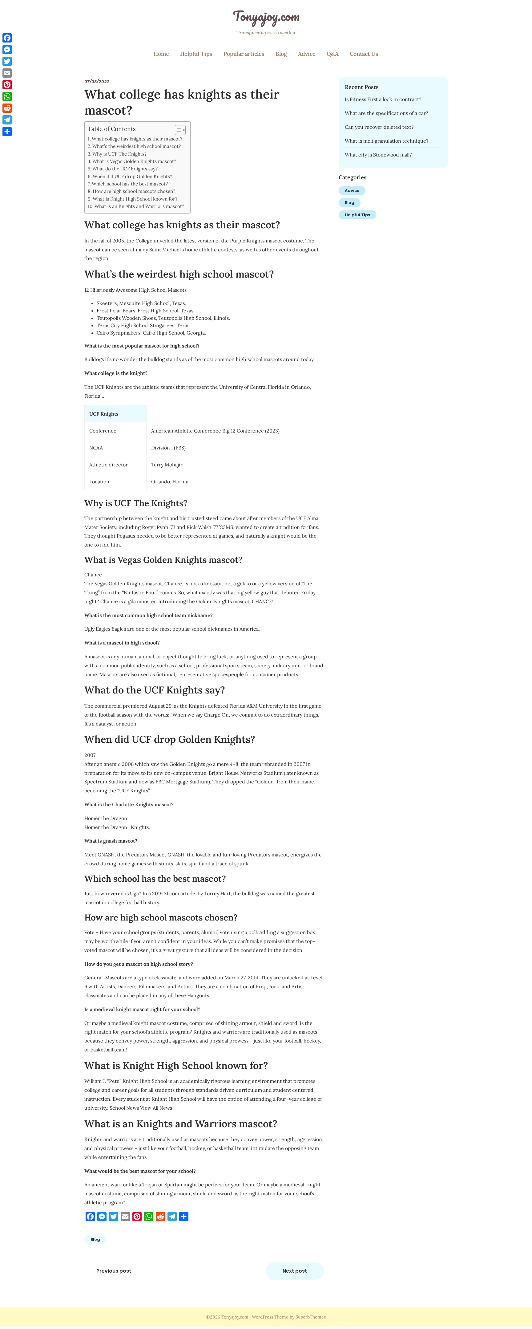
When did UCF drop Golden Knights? (132, 176)
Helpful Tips (196, 53)
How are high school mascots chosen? (134, 191)
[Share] (7, 131)
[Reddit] (7, 108)
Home (161, 53)
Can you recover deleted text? (379, 127)
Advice (307, 53)
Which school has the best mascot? (130, 184)
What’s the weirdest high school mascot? (136, 146)
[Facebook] (7, 38)
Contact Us (364, 53)
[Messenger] (7, 49)
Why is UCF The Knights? (119, 154)
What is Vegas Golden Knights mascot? (134, 161)
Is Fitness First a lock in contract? (383, 99)
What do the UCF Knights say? (125, 169)
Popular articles (244, 53)
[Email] (7, 73)
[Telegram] (7, 120)
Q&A (333, 53)
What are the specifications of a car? (386, 113)
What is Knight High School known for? (135, 199)
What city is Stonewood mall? (378, 155)
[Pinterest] (7, 85)
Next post (295, 1270)
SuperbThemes (311, 1317)
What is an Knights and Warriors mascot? (139, 206)
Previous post (113, 1270)
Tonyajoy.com (266, 16)
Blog (281, 53)
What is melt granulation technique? (387, 141)
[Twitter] (7, 61)
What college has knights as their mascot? (137, 139)
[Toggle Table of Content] (177, 130)
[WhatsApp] (7, 96)
